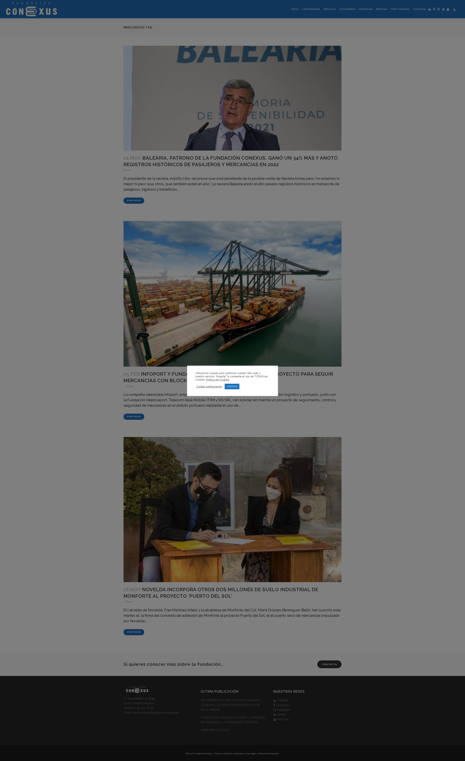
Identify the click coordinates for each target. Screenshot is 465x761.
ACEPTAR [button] (232, 386)
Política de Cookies (217, 379)
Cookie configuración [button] (209, 386)
